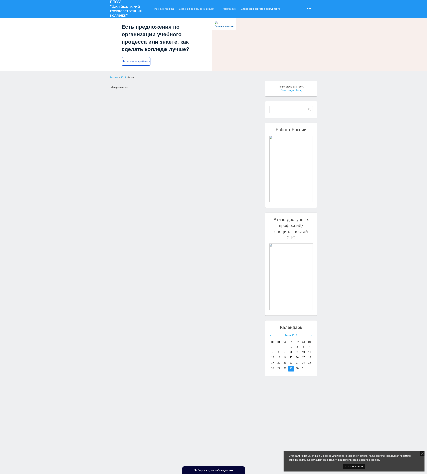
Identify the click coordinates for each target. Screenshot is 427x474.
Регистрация (287, 90)
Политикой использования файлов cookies (354, 460)
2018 (123, 77)
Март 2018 (291, 335)
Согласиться (354, 466)
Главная (114, 77)
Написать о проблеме (136, 61)
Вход (299, 90)
